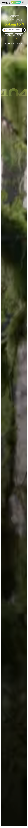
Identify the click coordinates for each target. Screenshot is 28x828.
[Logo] (6, 2)
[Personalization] (23, 2)
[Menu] (25, 2)
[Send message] (23, 30)
